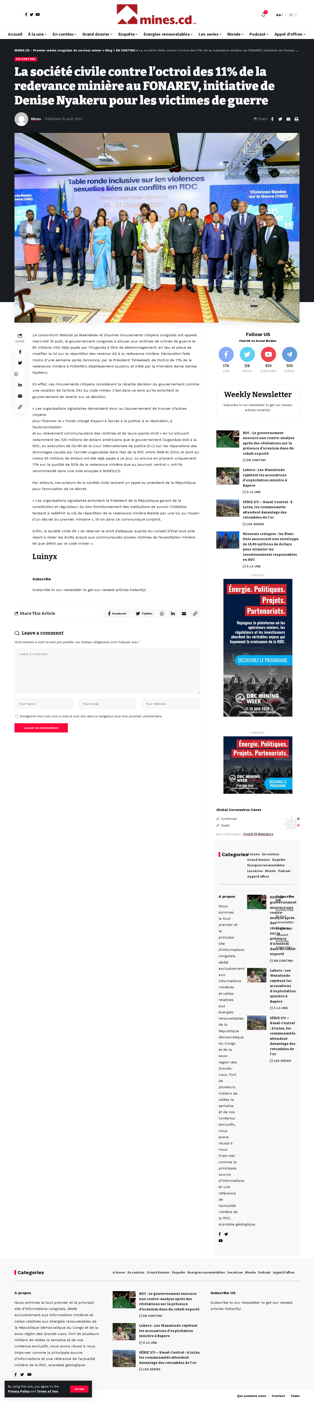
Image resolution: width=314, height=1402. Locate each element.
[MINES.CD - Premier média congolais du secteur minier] (157, 14)
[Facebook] (26, 14)
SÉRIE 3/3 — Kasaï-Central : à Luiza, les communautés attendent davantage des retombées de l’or (169, 1357)
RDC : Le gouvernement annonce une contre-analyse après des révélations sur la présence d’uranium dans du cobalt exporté (268, 443)
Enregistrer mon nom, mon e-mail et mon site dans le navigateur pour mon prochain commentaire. (91, 716)
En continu (270, 854)
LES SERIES (255, 524)
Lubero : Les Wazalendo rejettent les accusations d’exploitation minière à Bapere (168, 1330)
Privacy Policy (19, 1391)
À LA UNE (254, 492)
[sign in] (19, 15)
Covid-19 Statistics (258, 834)
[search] (270, 15)
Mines (36, 119)
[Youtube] (268, 360)
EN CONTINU (25, 59)
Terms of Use (47, 1391)
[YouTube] (37, 14)
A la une (253, 854)
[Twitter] (31, 14)
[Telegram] (290, 360)
